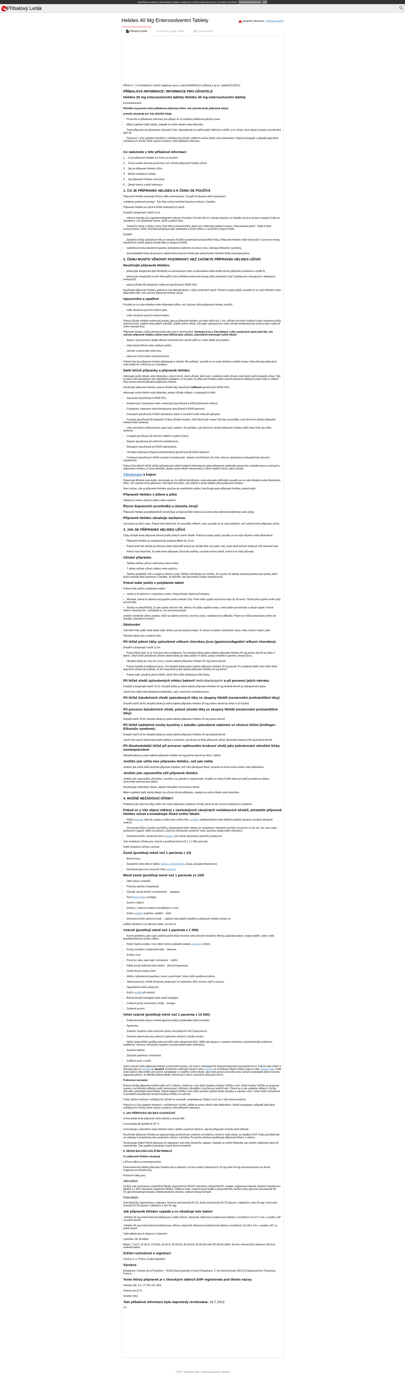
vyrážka (194, 819)
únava (169, 836)
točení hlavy (139, 897)
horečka (145, 1069)
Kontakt (225, 1371)
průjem (165, 864)
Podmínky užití (191, 1371)
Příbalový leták (138, 31)
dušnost (138, 819)
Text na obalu (205, 31)
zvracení (171, 869)
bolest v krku (267, 1069)
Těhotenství (132, 474)
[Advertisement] (60, 197)
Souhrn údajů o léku (172, 31)
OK (264, 2)
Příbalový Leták (24, 8)
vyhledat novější (274, 21)
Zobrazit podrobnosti (250, 2)
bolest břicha (177, 864)
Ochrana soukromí (210, 1371)
